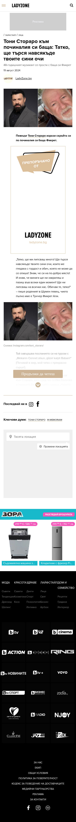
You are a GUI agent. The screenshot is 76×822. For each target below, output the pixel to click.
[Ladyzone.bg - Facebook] (38, 412)
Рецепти (62, 596)
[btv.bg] (13, 632)
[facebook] (28, 808)
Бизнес (44, 601)
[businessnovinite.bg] (38, 692)
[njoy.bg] (62, 713)
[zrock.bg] (62, 733)
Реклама (38, 794)
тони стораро (36, 419)
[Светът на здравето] (13, 713)
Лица (20, 35)
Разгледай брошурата (58, 514)
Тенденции (8, 596)
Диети (30, 591)
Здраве (32, 582)
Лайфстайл (10, 35)
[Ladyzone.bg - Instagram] (31, 404)
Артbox (44, 607)
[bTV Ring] (62, 652)
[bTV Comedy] (38, 632)
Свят (43, 596)
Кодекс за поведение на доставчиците (38, 783)
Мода (6, 582)
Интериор (63, 607)
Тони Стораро (37, 135)
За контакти (38, 799)
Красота (20, 582)
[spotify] (48, 808)
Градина (62, 601)
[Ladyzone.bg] (20, 6)
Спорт (30, 596)
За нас (38, 762)
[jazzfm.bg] (38, 733)
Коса (16, 601)
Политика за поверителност (38, 778)
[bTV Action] (13, 652)
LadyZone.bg (24, 78)
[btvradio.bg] (38, 713)
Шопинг (6, 607)
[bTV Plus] (38, 672)
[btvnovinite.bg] (13, 672)
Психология (33, 601)
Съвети (6, 591)
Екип (38, 767)
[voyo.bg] (62, 672)
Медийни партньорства (38, 788)
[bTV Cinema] (62, 632)
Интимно (32, 607)
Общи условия (38, 773)
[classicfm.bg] (13, 733)
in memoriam (54, 419)
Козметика (20, 596)
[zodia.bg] (62, 692)
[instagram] (38, 808)
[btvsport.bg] (13, 692)
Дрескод (7, 601)
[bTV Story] (38, 652)
